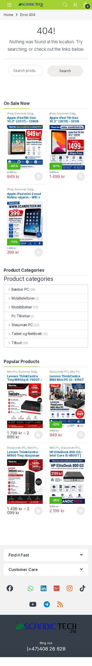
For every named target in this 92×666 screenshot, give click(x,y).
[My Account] (75, 5)
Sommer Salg (23, 113)
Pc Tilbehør (21, 316)
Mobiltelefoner (23, 298)
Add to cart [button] (38, 176)
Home (8, 15)
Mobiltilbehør (22, 307)
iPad (10, 113)
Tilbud (17, 343)
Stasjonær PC (22, 325)
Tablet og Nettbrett (27, 334)
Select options (36, 435)
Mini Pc (12, 371)
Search (65, 4)
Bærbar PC (20, 289)
